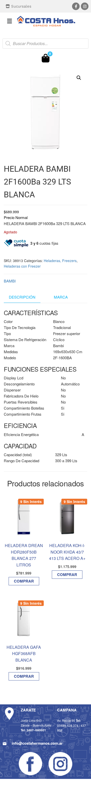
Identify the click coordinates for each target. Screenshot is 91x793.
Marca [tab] (61, 297)
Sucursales (21, 6)
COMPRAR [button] (24, 581)
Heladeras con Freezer (22, 266)
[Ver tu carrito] (46, 59)
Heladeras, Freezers (60, 260)
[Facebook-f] (76, 6)
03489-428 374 (67, 725)
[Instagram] (84, 6)
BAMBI (10, 280)
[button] (9, 21)
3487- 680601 (36, 730)
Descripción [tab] (22, 297)
